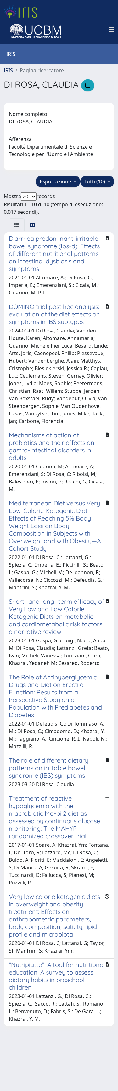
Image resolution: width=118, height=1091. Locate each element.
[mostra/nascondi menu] (111, 29)
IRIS (8, 70)
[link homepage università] (35, 29)
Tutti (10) (95, 181)
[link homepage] (23, 11)
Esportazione (56, 181)
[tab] (17, 224)
